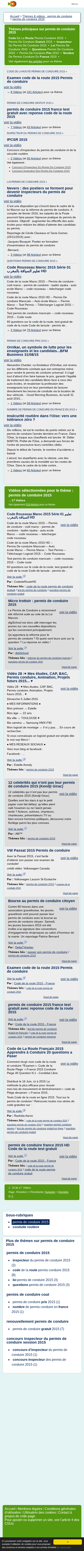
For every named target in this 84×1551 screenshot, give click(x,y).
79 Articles (33, 330)
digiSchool (22, 653)
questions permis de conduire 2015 (25, 662)
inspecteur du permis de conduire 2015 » (35, 133)
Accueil (10, 1509)
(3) (35, 1280)
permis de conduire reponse (40, 1036)
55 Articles (33, 158)
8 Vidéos (16, 92)
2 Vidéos (16, 158)
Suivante (50, 1192)
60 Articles (33, 470)
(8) (41, 1272)
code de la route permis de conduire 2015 (46, 1120)
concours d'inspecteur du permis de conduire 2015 (41, 167)
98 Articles (33, 254)
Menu (75, 4)
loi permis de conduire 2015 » (27, 181)
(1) (36, 1302)
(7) (38, 1329)
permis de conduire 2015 (40, 769)
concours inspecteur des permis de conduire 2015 (41, 171)
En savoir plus (64, 1547)
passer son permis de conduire (47, 952)
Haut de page (69, 667)
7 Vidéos (16, 127)
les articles (35, 61)
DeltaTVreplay (24, 947)
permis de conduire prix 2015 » (28, 340)
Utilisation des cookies (39, 1512)
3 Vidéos (16, 254)
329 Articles (32, 504)
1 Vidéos (16, 403)
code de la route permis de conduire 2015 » (37, 71)
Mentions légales (30, 1509)
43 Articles (33, 127)
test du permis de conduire (32, 590)
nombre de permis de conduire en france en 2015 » (42, 409)
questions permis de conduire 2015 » (32, 261)
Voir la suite (15, 576)
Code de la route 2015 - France (34, 983)
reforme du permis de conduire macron (49, 658)
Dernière (64, 1192)
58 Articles (33, 403)
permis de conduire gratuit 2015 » (30, 103)
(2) (41, 1263)
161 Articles (34, 92)
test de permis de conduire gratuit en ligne (40, 1128)
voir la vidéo (12, 87)
